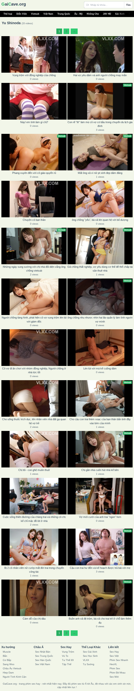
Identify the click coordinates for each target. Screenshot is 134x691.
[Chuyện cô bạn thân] (34, 199)
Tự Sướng (88, 664)
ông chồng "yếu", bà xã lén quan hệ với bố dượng (100, 219)
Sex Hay (114, 651)
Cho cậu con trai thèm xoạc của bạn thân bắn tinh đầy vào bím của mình (100, 421)
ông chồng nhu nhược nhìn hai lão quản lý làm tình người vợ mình (100, 319)
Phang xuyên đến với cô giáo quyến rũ (34, 172)
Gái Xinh (120, 14)
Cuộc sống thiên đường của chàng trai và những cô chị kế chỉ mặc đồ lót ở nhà (34, 518)
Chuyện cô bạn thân (34, 219)
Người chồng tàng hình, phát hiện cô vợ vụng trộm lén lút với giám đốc (34, 319)
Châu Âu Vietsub (12, 668)
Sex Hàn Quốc (43, 660)
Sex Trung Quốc (44, 655)
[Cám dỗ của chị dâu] (34, 598)
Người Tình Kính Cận (14, 676)
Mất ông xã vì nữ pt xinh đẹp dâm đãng (100, 172)
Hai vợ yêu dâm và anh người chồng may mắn (100, 75)
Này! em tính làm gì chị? (34, 122)
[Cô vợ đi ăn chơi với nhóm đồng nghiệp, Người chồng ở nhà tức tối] (34, 347)
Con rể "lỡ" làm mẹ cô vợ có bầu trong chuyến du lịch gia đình (100, 124)
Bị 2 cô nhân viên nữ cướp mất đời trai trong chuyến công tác (34, 569)
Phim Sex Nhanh (119, 660)
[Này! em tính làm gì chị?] (34, 101)
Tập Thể (66, 664)
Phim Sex (115, 668)
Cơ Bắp (7, 660)
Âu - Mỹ (78, 14)
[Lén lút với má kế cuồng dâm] (100, 347)
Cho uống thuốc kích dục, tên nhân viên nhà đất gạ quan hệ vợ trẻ (34, 421)
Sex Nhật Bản (42, 651)
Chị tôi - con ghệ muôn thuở (34, 469)
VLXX (86, 660)
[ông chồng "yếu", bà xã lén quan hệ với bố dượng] (100, 199)
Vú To (65, 655)
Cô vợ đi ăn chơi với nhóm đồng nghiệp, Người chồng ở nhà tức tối (34, 370)
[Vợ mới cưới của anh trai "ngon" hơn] (100, 496)
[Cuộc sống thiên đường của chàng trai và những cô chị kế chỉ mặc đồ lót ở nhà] (34, 496)
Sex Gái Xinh (90, 651)
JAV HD (107, 14)
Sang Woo (8, 664)
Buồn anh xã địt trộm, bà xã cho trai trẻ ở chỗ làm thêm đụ (100, 620)
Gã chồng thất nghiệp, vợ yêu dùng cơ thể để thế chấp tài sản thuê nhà (100, 268)
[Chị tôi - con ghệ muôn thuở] (34, 449)
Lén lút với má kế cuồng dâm (100, 368)
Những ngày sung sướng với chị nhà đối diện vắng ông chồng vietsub (34, 268)
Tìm (128, 4)
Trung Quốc (63, 14)
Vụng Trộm (68, 651)
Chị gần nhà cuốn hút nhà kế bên (100, 469)
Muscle (7, 651)
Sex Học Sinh (90, 655)
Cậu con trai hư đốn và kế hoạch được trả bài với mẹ (100, 567)
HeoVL (113, 664)
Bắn (5, 655)
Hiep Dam (8, 672)
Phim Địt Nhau (117, 672)
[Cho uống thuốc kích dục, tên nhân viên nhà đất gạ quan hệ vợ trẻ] (34, 398)
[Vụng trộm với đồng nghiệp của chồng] (34, 54)
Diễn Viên (21, 14)
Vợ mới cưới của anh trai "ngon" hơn (100, 516)
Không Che (93, 14)
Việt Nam (48, 14)
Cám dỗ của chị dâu (34, 618)
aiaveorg (13, 4)
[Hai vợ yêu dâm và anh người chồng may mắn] (100, 54)
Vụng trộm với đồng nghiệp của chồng (34, 75)
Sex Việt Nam (42, 664)
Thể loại (7, 14)
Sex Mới (114, 676)
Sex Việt (114, 655)
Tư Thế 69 (68, 660)
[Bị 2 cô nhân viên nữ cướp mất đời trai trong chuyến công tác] (34, 547)
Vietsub (35, 14)
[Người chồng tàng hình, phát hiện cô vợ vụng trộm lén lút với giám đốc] (34, 296)
